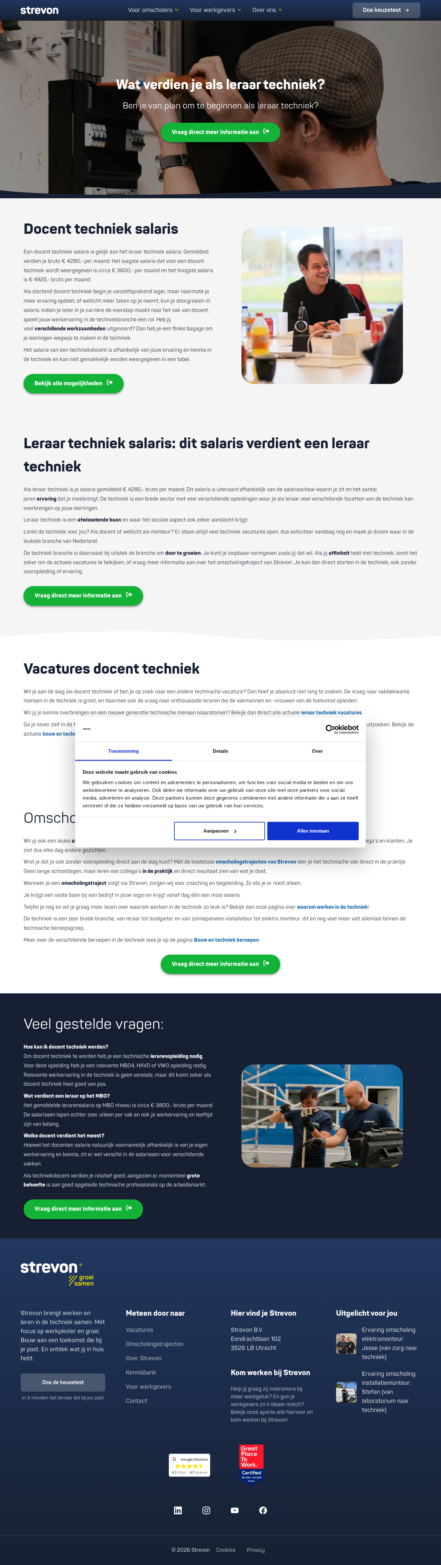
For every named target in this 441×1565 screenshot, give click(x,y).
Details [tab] (221, 751)
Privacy (256, 1550)
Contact (136, 1401)
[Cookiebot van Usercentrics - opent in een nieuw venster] (330, 729)
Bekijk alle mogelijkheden (68, 383)
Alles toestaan (313, 831)
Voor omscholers (150, 10)
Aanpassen (216, 831)
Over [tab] (317, 751)
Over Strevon (143, 1358)
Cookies (225, 1550)
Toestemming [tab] (123, 751)
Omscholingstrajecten (154, 1344)
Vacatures (139, 1330)
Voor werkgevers (212, 10)
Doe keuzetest (382, 10)
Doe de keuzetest (63, 1382)
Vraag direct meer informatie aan (215, 132)
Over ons (264, 10)
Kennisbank (141, 1372)
